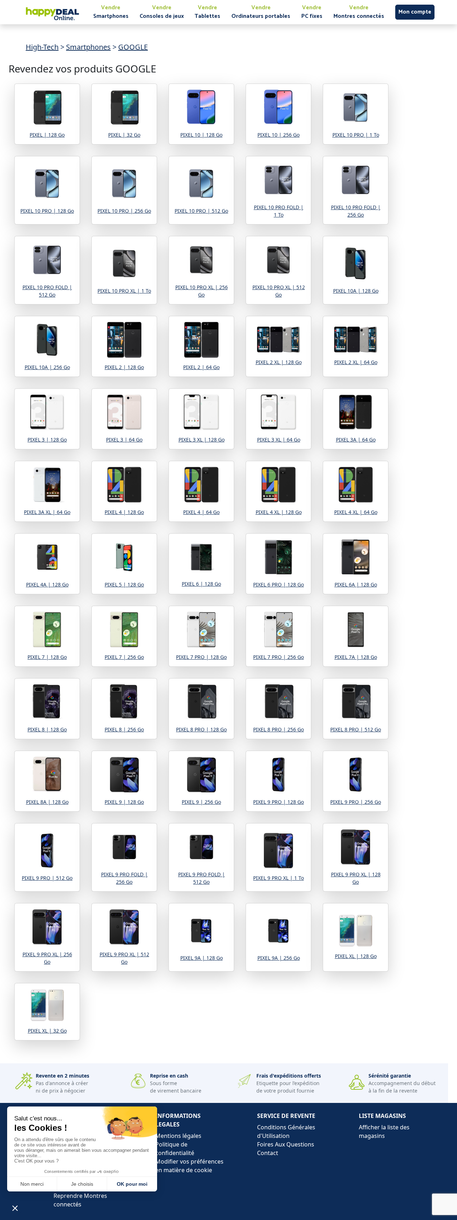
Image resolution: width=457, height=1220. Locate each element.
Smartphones (88, 47)
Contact (267, 1153)
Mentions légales (178, 1136)
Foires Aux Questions (285, 1144)
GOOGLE (133, 47)
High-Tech (42, 47)
